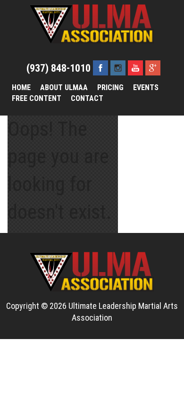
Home (21, 87)
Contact (87, 98)
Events (146, 87)
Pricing (110, 87)
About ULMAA (64, 87)
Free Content (36, 98)
